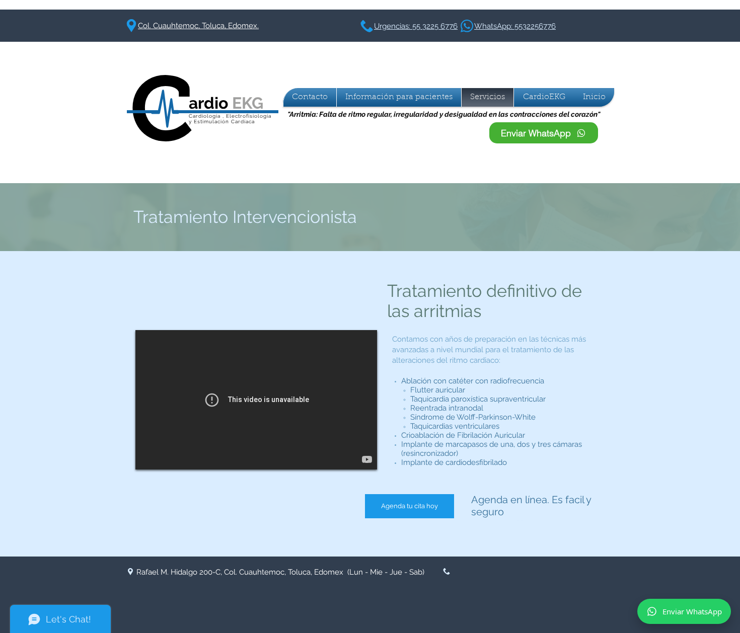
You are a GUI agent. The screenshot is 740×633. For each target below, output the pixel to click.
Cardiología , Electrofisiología (230, 116)
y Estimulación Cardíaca (222, 121)
